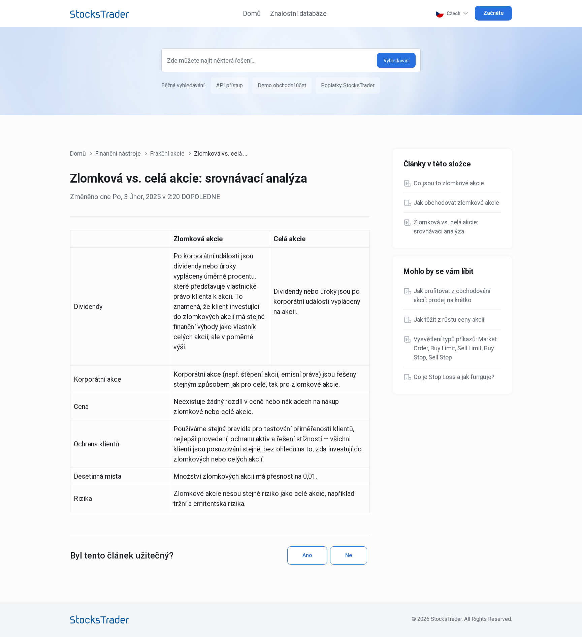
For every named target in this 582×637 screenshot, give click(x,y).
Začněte (493, 13)
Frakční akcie (167, 153)
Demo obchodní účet (282, 85)
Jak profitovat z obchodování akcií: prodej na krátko (452, 295)
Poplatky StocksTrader (348, 85)
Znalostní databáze (298, 13)
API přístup (229, 85)
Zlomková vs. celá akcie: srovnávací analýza (446, 227)
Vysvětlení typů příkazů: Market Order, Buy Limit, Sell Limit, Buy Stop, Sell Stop (455, 348)
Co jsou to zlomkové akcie (449, 183)
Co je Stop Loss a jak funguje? (454, 376)
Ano (307, 555)
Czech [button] (453, 13)
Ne (348, 555)
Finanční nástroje (118, 153)
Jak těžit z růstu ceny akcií (449, 319)
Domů (252, 13)
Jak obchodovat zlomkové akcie (456, 202)
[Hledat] (396, 60)
